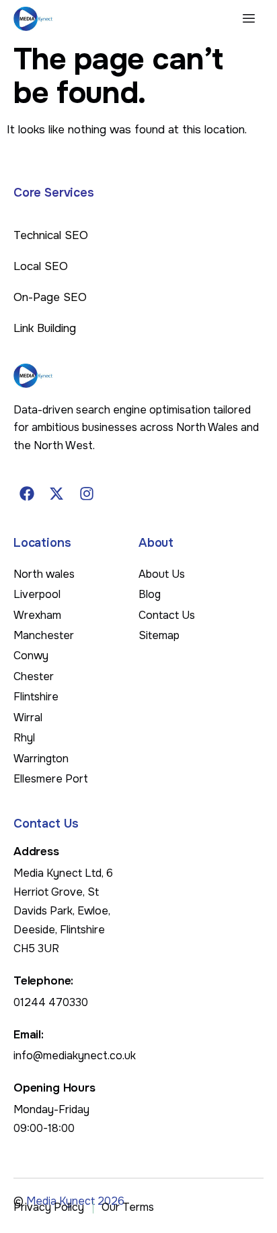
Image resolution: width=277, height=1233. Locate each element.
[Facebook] (26, 493)
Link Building (44, 328)
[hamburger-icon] (248, 19)
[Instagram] (86, 493)
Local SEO (40, 266)
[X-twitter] (57, 493)
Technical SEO (50, 235)
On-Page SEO (50, 297)
